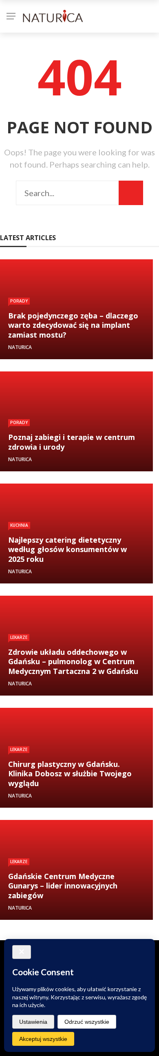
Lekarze (18, 637)
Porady (19, 301)
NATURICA (20, 347)
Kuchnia (19, 525)
